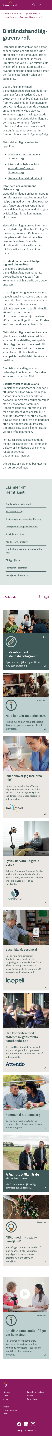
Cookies (7, 1413)
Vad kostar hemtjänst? (17, 541)
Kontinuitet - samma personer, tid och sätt (25, 550)
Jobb (5, 1398)
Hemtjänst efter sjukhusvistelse (22, 526)
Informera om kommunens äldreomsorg (24, 156)
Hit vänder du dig (14, 511)
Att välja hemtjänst (15, 534)
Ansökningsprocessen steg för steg (23, 519)
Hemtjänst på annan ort (18, 575)
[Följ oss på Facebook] (19, 1424)
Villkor (6, 1406)
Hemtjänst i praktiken (16, 567)
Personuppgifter (10, 1410)
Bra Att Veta (17, 13)
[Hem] (10, 5)
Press (5, 1395)
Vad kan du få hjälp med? (18, 503)
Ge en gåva (32, 1398)
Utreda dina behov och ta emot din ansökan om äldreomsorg (23, 168)
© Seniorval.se (30, 1430)
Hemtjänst (9, 17)
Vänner (30, 1395)
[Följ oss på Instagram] (33, 1424)
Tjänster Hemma (32, 13)
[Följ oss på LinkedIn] (26, 1424)
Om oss (6, 1391)
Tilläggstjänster (13, 560)
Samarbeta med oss (35, 1391)
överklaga (22, 467)
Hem (7, 13)
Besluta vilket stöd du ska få (25, 178)
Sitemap (19, 1430)
